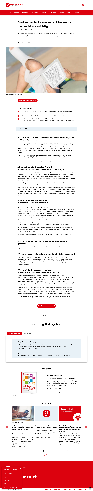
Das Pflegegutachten (54, 375)
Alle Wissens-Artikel (45, 306)
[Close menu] (20, 468)
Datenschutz (48, 489)
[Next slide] (86, 427)
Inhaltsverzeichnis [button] (23, 129)
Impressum (57, 489)
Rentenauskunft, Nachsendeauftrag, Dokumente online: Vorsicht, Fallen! (22, 427)
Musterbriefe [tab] (27, 333)
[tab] (46, 454)
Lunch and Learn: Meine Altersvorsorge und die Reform (46, 427)
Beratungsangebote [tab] (14, 333)
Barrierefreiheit (67, 489)
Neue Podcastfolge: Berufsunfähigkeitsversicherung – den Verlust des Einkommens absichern (70, 428)
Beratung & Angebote (26, 100)
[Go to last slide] (7, 427)
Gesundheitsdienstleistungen (28, 342)
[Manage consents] (90, 488)
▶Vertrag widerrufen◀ (80, 489)
